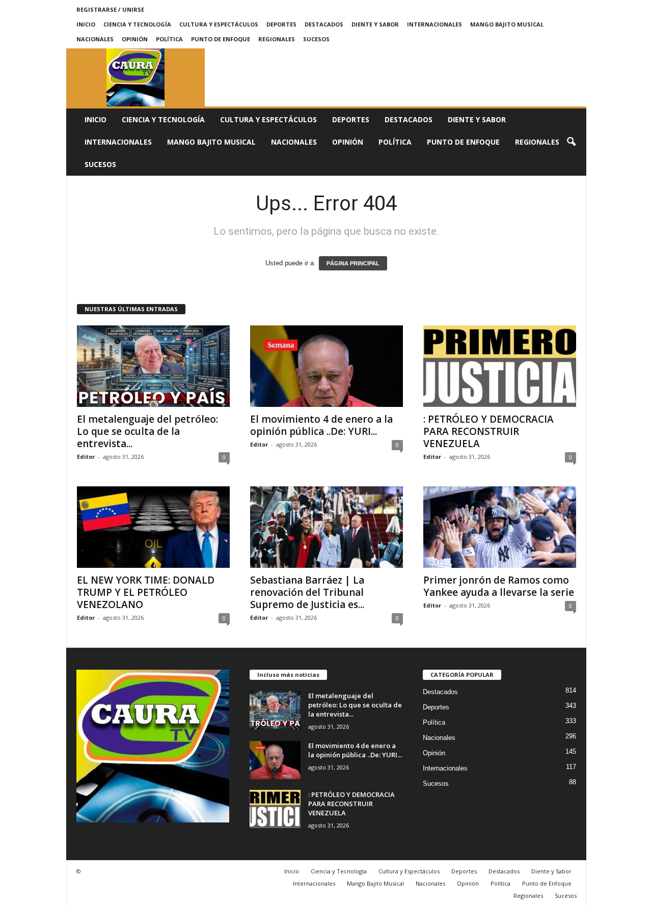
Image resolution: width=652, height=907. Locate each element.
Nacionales (95, 39)
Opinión (135, 39)
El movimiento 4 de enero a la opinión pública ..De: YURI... (321, 425)
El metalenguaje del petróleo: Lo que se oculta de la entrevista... (147, 431)
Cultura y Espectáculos (218, 24)
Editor (86, 456)
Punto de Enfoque (220, 39)
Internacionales (434, 24)
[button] (571, 142)
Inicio (85, 24)
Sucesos (316, 39)
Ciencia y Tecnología (137, 24)
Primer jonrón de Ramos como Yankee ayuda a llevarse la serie (498, 586)
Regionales (276, 39)
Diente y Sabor (375, 24)
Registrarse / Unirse (110, 9)
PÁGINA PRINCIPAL (353, 263)
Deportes (281, 24)
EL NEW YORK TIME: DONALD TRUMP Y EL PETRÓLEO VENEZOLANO (145, 592)
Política (169, 39)
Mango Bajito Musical (507, 24)
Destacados (324, 24)
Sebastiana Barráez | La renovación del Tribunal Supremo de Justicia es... (307, 592)
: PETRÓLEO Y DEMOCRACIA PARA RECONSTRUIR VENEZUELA (488, 431)
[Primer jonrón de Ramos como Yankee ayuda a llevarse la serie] (499, 527)
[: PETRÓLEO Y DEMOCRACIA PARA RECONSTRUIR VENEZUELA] (499, 366)
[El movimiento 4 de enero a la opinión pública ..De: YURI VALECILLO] (326, 366)
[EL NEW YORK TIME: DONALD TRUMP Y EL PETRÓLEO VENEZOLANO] (153, 527)
